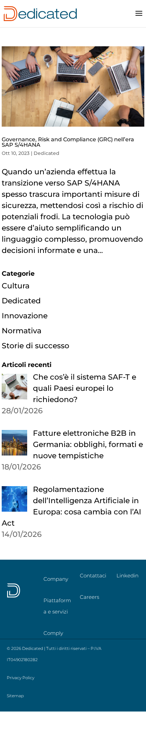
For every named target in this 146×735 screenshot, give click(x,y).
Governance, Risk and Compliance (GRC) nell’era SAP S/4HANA (68, 142)
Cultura (16, 285)
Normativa (21, 330)
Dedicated (46, 153)
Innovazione (25, 315)
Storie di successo (35, 345)
